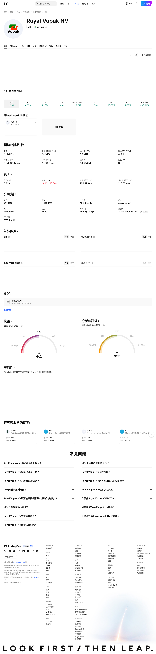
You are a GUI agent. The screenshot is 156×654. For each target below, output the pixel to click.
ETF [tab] (65, 46)
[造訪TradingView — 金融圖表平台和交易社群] (13, 90)
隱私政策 (78, 626)
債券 (47, 560)
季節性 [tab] (58, 46)
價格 (76, 551)
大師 (109, 583)
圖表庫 (139, 551)
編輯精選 (111, 573)
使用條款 (78, 621)
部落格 (77, 595)
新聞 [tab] (28, 46)
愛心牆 (110, 551)
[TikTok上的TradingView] (32, 551)
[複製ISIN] (141, 212)
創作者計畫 (112, 556)
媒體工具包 (79, 602)
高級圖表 (140, 556)
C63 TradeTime (81, 614)
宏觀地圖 (49, 612)
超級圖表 (49, 548)
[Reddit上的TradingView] (37, 551)
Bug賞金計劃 (79, 637)
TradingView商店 (81, 609)
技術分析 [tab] (43, 46)
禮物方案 (78, 556)
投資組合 (49, 604)
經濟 (47, 590)
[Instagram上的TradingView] (19, 551)
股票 (47, 555)
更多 (93, 4)
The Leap (78, 570)
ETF (47, 558)
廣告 (138, 565)
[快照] (131, 55)
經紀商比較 (79, 568)
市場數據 (78, 553)
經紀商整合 (141, 568)
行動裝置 (49, 621)
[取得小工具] (136, 55)
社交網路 (111, 548)
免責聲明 (78, 624)
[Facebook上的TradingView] (9, 551)
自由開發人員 (112, 585)
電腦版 (48, 624)
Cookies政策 (79, 629)
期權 (47, 609)
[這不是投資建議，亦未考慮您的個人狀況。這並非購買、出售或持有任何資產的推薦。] (22, 326)
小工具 (139, 548)
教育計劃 (140, 573)
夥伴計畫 (140, 570)
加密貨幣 (49, 563)
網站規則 (111, 558)
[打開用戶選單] (137, 3)
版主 (109, 561)
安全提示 (78, 634)
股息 (47, 595)
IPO (47, 597)
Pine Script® (50, 614)
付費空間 (111, 588)
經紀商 (85, 4)
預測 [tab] (51, 46)
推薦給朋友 (112, 553)
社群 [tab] (35, 46)
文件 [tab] (22, 46)
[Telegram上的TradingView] (28, 551)
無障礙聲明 (79, 631)
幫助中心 (78, 597)
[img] (46, 27)
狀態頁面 (78, 639)
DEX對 (48, 568)
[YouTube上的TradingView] (14, 551)
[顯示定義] (9, 151)
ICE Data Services (19, 562)
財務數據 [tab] (13, 46)
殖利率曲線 (50, 607)
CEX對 (48, 565)
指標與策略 (112, 580)
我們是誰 (78, 590)
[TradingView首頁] (6, 3)
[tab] (66, 236)
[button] (66, 3)
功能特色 (78, 548)
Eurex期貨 (78, 580)
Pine (47, 570)
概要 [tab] (5, 46)
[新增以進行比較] (34, 123)
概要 (76, 563)
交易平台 (140, 558)
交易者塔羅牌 (80, 612)
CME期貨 (78, 577)
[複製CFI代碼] (14, 220)
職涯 (76, 600)
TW (130, 4)
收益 (47, 592)
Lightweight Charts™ (144, 553)
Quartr (36, 577)
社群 (69, 4)
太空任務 (78, 592)
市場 (77, 4)
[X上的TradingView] (5, 551)
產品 (62, 4)
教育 (109, 570)
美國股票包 (79, 583)
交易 (109, 568)
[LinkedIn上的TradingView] (23, 551)
